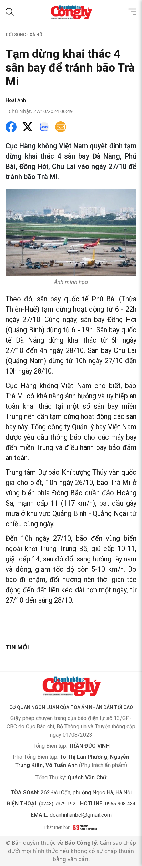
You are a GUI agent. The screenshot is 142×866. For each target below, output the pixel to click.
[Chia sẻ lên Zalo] (44, 126)
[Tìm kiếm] (10, 12)
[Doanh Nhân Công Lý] (71, 686)
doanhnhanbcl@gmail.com (81, 815)
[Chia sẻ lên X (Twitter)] (27, 126)
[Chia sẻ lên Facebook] (11, 126)
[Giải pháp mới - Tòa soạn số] (85, 827)
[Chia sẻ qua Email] (60, 126)
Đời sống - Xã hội (25, 34)
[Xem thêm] (132, 12)
